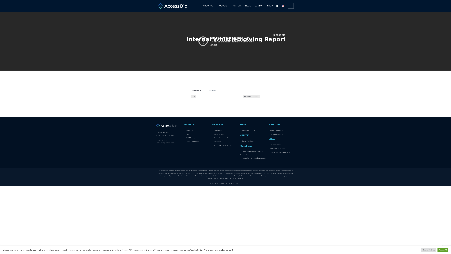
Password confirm (251, 96)
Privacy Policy (275, 145)
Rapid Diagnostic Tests (222, 138)
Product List (218, 130)
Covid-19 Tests (219, 134)
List (193, 96)
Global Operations (192, 142)
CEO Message (190, 138)
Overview (189, 130)
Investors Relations (277, 130)
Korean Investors (276, 134)
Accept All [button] (443, 250)
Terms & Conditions (277, 148)
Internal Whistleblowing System (254, 158)
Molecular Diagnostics (222, 145)
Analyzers (217, 142)
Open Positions (247, 141)
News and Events (248, 130)
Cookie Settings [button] (429, 250)
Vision (187, 134)
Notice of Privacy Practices (280, 152)
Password (196, 90)
